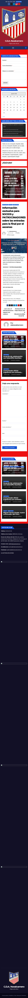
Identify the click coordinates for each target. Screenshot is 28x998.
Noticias (10, 204)
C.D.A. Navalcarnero (14, 41)
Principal (22, 340)
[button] (23, 47)
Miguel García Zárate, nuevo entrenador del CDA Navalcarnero (14, 514)
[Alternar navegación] (13, 48)
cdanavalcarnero (13, 231)
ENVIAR (5, 82)
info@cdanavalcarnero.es (14, 543)
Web (3, 433)
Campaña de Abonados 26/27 (12, 343)
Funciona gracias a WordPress (8, 995)
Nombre (4, 60)
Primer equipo (15, 204)
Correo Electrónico (7, 65)
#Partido (17, 232)
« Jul (3, 116)
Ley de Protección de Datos (7, 552)
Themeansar (23, 995)
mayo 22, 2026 (7, 501)
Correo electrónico (6, 427)
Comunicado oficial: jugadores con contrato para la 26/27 (12, 372)
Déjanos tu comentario (8, 71)
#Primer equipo (10, 235)
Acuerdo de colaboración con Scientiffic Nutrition (12, 357)
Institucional (5, 204)
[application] (14, 130)
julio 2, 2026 (7, 472)
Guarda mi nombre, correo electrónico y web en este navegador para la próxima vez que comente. (13, 442)
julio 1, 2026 (7, 487)
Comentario (5, 393)
